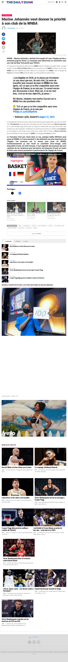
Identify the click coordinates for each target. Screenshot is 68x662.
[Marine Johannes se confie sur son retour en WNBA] (36, 207)
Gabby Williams (55, 136)
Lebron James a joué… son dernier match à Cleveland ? (18, 590)
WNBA (35, 228)
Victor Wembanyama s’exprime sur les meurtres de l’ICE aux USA (15, 620)
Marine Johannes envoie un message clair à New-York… (54, 214)
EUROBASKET (26, 225)
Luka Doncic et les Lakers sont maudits (21, 262)
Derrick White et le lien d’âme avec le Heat (22, 246)
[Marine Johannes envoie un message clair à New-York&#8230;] (56, 207)
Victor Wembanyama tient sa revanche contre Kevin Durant (16, 559)
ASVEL (37, 62)
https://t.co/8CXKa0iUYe (26, 111)
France (34, 225)
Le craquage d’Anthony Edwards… (19, 254)
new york (21, 228)
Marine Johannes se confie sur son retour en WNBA (35, 214)
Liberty (51, 225)
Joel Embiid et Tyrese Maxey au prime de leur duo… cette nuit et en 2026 (47, 529)
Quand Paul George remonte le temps (48, 589)
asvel (19, 225)
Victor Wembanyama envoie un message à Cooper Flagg (26, 270)
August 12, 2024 (46, 116)
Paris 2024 (29, 228)
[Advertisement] (34, 352)
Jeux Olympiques (42, 225)
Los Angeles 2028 (59, 225)
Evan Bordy (11, 28)
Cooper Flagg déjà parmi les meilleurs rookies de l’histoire (27, 278)
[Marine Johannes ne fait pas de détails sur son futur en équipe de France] (16, 207)
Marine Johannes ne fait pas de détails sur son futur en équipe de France (15, 215)
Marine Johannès (21, 58)
